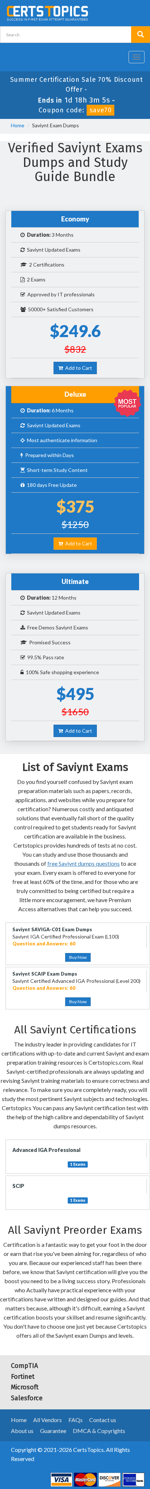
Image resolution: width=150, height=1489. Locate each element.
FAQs (75, 1419)
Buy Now (78, 957)
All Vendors (47, 1419)
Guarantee (53, 1430)
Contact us (102, 1419)
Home (17, 125)
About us (22, 1430)
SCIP (18, 1186)
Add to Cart (77, 368)
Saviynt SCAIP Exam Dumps (44, 974)
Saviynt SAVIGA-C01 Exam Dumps (52, 929)
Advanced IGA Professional (46, 1150)
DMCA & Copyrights (99, 1430)
